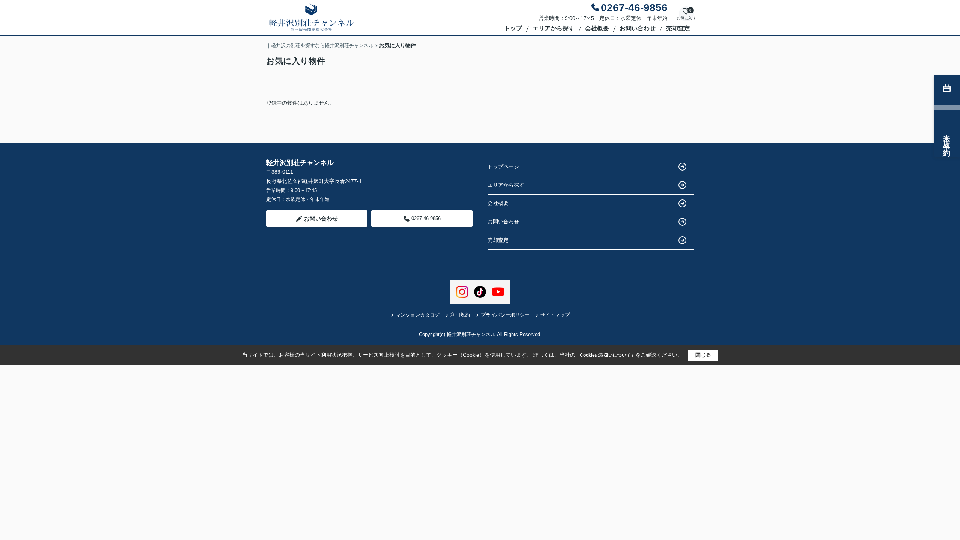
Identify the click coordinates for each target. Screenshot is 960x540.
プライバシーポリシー (505, 315)
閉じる (703, 355)
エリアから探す (553, 28)
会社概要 (597, 28)
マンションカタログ (418, 315)
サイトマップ (555, 315)
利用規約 (460, 315)
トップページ (503, 167)
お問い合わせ (638, 28)
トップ (513, 28)
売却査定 (678, 28)
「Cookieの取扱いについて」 (605, 355)
